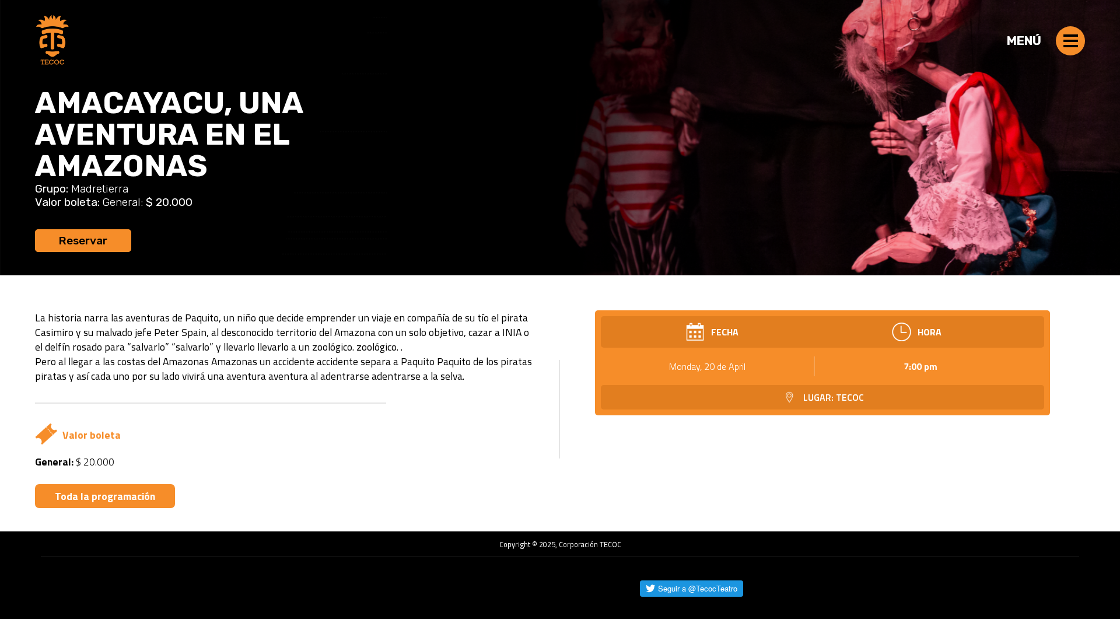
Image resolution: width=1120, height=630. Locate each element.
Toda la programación (105, 496)
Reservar (83, 240)
